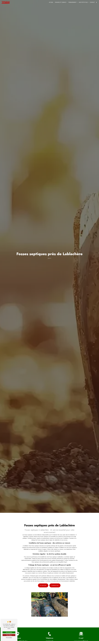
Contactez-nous (54, 585)
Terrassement (72, 2)
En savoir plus (43, 585)
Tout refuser (9, 635)
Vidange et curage (60, 2)
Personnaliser (9, 637)
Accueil (51, 2)
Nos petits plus (83, 2)
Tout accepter (9, 632)
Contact (92, 2)
